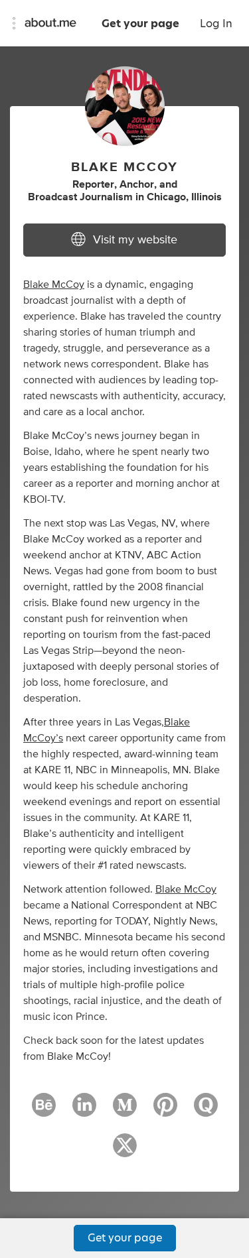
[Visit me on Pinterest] (165, 1111)
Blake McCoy (53, 284)
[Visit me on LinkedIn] (84, 1111)
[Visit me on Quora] (206, 1111)
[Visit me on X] (125, 1151)
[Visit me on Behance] (44, 1111)
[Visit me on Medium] (125, 1111)
